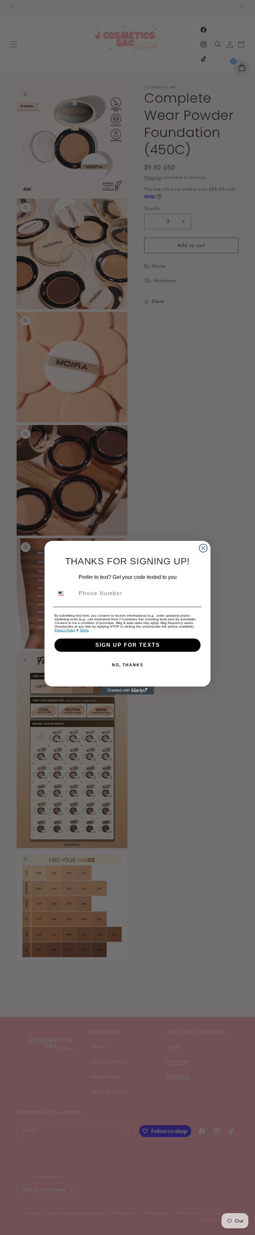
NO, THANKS (127, 665)
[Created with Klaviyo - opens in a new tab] (127, 690)
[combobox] (65, 593)
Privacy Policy (64, 630)
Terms (84, 630)
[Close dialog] (203, 548)
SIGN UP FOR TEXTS (127, 645)
